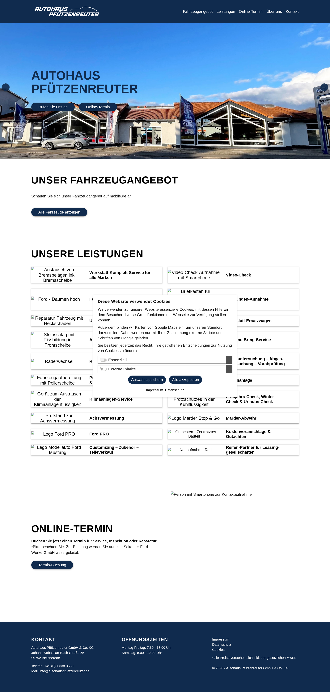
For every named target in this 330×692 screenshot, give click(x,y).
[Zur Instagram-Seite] (125, 669)
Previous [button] (6, 87)
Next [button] (324, 87)
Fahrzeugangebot (198, 11)
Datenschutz (221, 644)
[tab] (96, 275)
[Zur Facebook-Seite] (131, 669)
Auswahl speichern (147, 379)
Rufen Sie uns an (53, 107)
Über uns (274, 11)
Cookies (218, 650)
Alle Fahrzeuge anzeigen (59, 212)
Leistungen (226, 11)
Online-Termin (251, 11)
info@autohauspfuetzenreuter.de (64, 671)
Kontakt (292, 11)
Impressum (220, 639)
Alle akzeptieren (185, 379)
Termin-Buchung (52, 565)
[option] (165, 91)
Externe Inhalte (122, 369)
